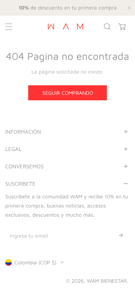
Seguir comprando (67, 93)
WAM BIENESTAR (107, 281)
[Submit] (121, 235)
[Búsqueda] (107, 26)
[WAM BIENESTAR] (65, 26)
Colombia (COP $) (35, 262)
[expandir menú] (8, 26)
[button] (122, 26)
